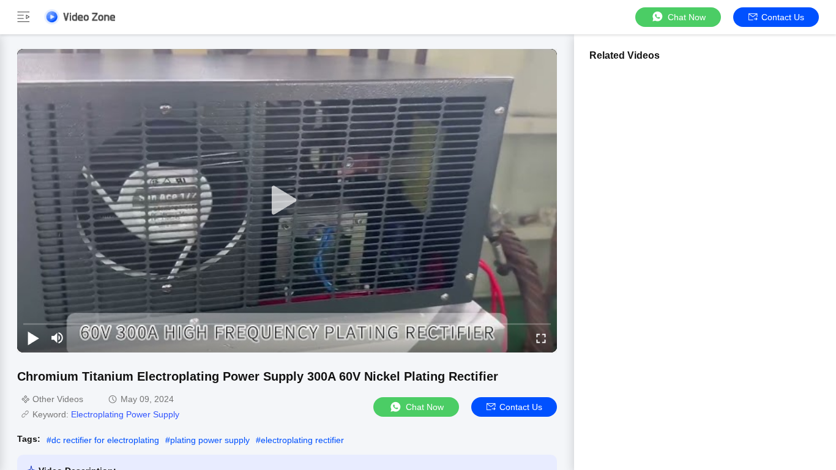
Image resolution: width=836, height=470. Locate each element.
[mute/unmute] (57, 338)
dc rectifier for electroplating (105, 440)
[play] (287, 200)
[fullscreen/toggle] (541, 338)
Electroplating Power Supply (125, 414)
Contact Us (782, 17)
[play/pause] (33, 338)
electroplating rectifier (302, 440)
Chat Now (687, 17)
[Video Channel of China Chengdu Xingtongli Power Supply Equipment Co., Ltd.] (79, 16)
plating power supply (210, 440)
